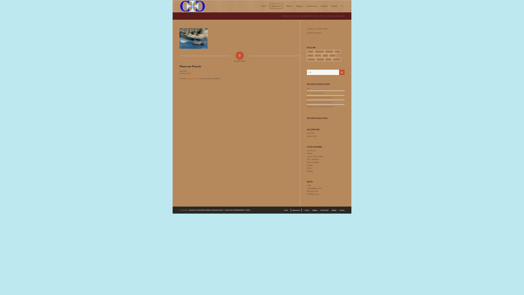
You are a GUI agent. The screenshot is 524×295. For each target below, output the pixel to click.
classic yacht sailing (315, 156)
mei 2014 (310, 133)
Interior (309, 168)
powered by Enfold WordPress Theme (237, 210)
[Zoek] (342, 6)
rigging (325, 55)
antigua (310, 51)
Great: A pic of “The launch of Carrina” (319, 102)
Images (310, 165)
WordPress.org (313, 194)
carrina (337, 51)
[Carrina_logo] (192, 6)
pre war (318, 55)
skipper (328, 59)
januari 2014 (311, 136)
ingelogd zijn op (192, 79)
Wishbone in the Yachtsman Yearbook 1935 (320, 107)
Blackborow (319, 51)
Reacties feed (312, 191)
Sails (308, 88)
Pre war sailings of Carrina (315, 93)
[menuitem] (264, 6)
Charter (310, 153)
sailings (332, 55)
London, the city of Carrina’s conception (319, 98)
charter (310, 55)
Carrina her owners (314, 33)
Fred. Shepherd (313, 159)
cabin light (329, 51)
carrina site (311, 151)
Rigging (310, 171)
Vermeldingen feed (314, 188)
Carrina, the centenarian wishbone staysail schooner (206, 210)
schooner (311, 59)
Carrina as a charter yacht (317, 29)
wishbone (337, 59)
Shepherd (320, 59)
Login (309, 185)
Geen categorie (313, 162)
